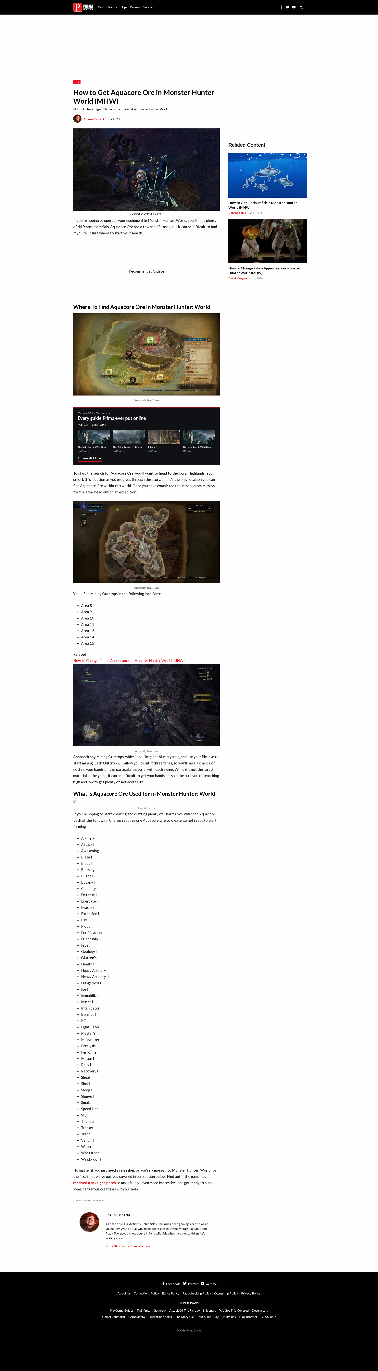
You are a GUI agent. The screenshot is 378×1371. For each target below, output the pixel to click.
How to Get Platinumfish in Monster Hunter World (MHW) (262, 205)
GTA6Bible (268, 1316)
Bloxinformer (248, 1316)
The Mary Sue (184, 1316)
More (150, 9)
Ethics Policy (170, 1293)
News (101, 7)
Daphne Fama (237, 212)
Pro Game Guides (121, 1310)
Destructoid (260, 1310)
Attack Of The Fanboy (184, 1310)
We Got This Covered (234, 1310)
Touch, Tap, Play (208, 1316)
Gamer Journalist (113, 1316)
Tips (124, 7)
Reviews (135, 7)
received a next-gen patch (94, 1183)
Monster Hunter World (90, 1200)
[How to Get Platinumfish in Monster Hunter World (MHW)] (267, 176)
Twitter (192, 1284)
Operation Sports (160, 1316)
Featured (113, 7)
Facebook (172, 1284)
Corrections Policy (146, 1293)
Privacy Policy (250, 1293)
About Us (148, 4)
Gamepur (160, 1310)
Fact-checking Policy (197, 1293)
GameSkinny (136, 1316)
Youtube (211, 1284)
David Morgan (237, 278)
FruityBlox (229, 1316)
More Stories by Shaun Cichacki (128, 1246)
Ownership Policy (226, 1293)
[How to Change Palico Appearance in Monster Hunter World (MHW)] (267, 241)
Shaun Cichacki (95, 119)
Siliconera (209, 1310)
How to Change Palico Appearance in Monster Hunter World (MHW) (264, 270)
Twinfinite (143, 1310)
